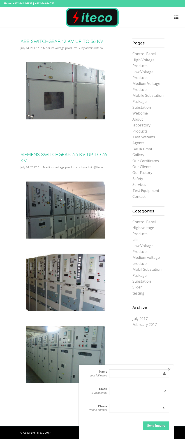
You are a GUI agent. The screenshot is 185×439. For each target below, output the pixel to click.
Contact (139, 196)
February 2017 (144, 324)
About (137, 119)
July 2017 (140, 318)
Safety (137, 178)
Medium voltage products (60, 48)
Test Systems (143, 137)
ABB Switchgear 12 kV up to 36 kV (62, 41)
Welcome (140, 113)
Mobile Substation (148, 95)
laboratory (141, 125)
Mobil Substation (147, 269)
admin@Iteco (94, 48)
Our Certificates (145, 160)
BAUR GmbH (143, 148)
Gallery (138, 154)
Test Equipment (145, 190)
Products (140, 131)
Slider (137, 287)
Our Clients (141, 166)
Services (139, 184)
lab (135, 239)
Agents (138, 142)
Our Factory (142, 172)
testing (138, 293)
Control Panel (144, 53)
